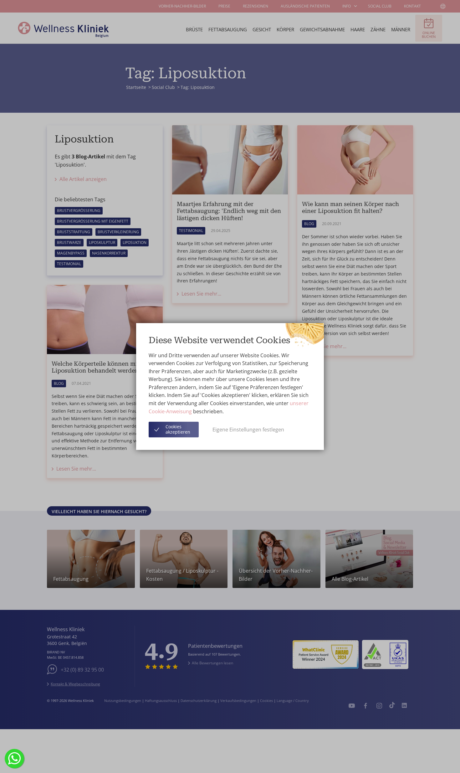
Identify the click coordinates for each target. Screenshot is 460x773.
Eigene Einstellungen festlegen (248, 429)
